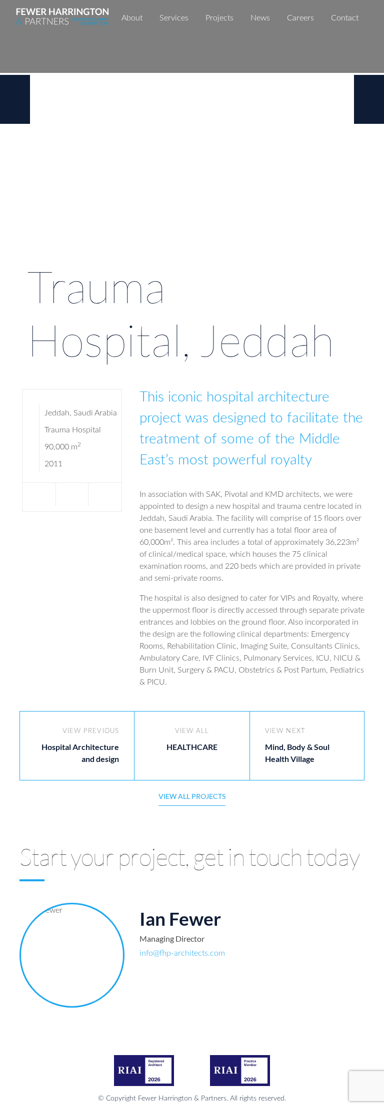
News (260, 18)
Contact (344, 18)
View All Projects (192, 796)
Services (174, 18)
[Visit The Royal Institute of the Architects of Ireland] (144, 1071)
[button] (105, 494)
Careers (300, 18)
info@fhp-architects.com (182, 953)
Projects (220, 18)
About (132, 18)
